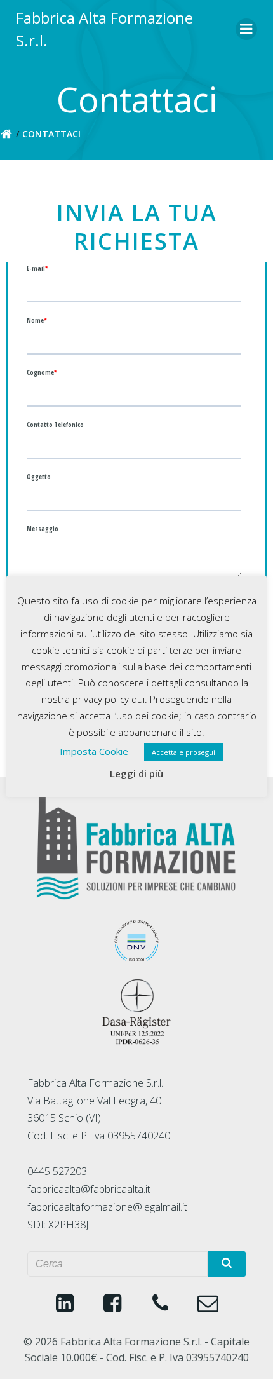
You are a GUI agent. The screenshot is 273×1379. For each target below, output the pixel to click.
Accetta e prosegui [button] (183, 752)
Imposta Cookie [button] (94, 751)
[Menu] (246, 29)
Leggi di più (136, 773)
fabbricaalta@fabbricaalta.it (88, 1189)
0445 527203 (57, 1171)
